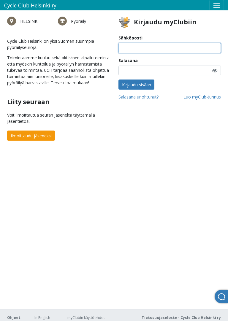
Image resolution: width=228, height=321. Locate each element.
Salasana (128, 60)
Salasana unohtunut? (138, 97)
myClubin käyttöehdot (86, 317)
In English (42, 317)
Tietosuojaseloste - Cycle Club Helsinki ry (181, 317)
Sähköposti (130, 38)
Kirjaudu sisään (136, 85)
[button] (214, 70)
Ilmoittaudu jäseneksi (31, 136)
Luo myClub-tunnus (202, 97)
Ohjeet (13, 317)
